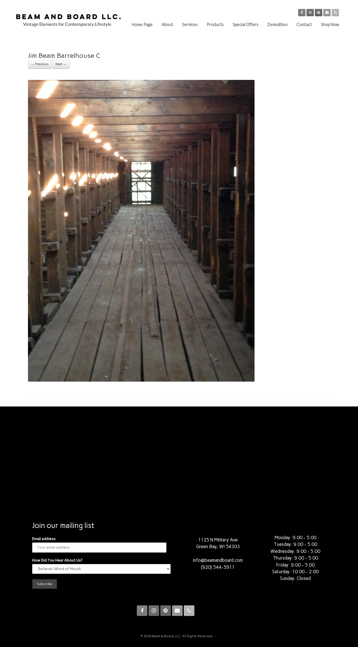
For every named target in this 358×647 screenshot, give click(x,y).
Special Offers (245, 24)
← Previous (39, 64)
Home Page (142, 24)
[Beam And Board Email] (327, 12)
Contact (304, 24)
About (167, 24)
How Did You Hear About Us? (57, 560)
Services (190, 24)
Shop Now (330, 24)
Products (215, 24)
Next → (60, 64)
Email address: (44, 539)
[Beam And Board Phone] (335, 12)
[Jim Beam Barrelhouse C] (141, 380)
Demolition (277, 24)
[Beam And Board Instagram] (310, 12)
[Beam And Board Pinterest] (318, 12)
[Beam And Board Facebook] (301, 12)
